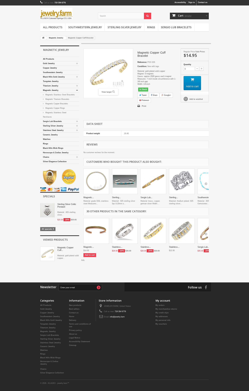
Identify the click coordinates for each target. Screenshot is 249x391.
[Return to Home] (43, 38)
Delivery (72, 320)
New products (75, 305)
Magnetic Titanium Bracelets (57, 99)
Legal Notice (74, 338)
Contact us (202, 2)
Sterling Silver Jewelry (124, 27)
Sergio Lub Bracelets (176, 27)
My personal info (162, 320)
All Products (52, 27)
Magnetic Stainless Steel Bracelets (60, 95)
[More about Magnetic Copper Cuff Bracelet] (47, 254)
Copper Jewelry (50, 68)
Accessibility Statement (79, 341)
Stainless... (117, 247)
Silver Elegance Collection (55, 161)
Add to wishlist (196, 99)
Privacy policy (75, 330)
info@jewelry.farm (117, 317)
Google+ (167, 95)
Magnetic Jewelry (50, 90)
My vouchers (161, 324)
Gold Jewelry (49, 63)
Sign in (191, 2)
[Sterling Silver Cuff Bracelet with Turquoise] (125, 181)
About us (73, 334)
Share (154, 95)
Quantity (187, 64)
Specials (49, 196)
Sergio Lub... (146, 197)
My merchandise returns (166, 309)
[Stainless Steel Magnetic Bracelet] (125, 231)
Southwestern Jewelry (85, 27)
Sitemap (72, 345)
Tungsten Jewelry (51, 81)
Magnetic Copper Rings (55, 108)
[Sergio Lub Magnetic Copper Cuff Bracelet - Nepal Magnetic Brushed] (153, 181)
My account (162, 300)
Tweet (144, 95)
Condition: (142, 66)
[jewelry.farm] (67, 14)
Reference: (142, 62)
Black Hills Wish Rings (53, 148)
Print (144, 106)
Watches (46, 139)
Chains (46, 157)
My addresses (161, 316)
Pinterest (145, 100)
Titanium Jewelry (50, 86)
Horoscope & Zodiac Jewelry (55, 153)
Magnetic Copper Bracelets (56, 104)
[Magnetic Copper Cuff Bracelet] (96, 231)
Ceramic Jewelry (50, 135)
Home (71, 316)
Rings (151, 27)
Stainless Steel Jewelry (53, 130)
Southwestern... (205, 197)
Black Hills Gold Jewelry (54, 77)
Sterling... (116, 197)
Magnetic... (88, 197)
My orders (159, 305)
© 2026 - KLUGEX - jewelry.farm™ (54, 383)
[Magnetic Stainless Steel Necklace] (96, 181)
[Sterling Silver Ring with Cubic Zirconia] (182, 181)
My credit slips (162, 313)
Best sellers (74, 309)
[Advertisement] (146, 268)
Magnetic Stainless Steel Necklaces (54, 114)
